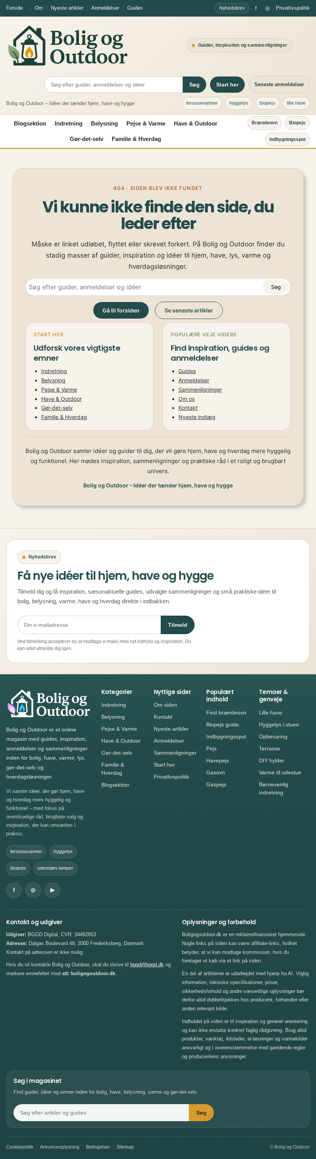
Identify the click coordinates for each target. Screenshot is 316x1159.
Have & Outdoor (195, 123)
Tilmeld (177, 625)
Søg (194, 84)
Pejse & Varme (145, 123)
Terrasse (269, 748)
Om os (186, 398)
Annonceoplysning (59, 1147)
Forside (14, 8)
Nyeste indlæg (196, 417)
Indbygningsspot (287, 139)
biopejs (267, 103)
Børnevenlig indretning (273, 788)
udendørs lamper (55, 868)
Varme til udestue (280, 772)
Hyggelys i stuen (279, 724)
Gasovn (215, 772)
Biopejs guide (222, 724)
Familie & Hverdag (136, 139)
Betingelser (98, 1147)
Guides (135, 8)
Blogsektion (30, 123)
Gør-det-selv (86, 139)
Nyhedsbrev (232, 8)
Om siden (165, 705)
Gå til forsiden (121, 310)
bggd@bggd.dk (147, 964)
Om (39, 8)
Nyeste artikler (67, 8)
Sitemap (125, 1147)
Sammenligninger (200, 389)
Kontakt (188, 407)
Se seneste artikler (189, 310)
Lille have (270, 712)
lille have (296, 103)
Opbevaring (273, 736)
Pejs (211, 748)
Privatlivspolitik (293, 8)
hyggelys (238, 103)
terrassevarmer (202, 103)
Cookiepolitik (20, 1147)
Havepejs (217, 760)
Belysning (104, 123)
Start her (227, 84)
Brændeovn (264, 123)
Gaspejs (216, 784)
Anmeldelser (105, 8)
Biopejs (297, 123)
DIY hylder (271, 760)
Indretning (68, 123)
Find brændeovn (226, 712)
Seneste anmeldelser (279, 84)
